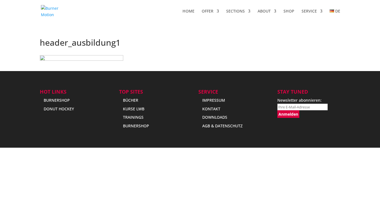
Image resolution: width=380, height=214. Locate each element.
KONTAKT (211, 108)
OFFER (207, 11)
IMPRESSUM (213, 100)
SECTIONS (235, 11)
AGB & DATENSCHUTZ (222, 125)
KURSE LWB (133, 108)
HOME (188, 11)
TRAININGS (133, 117)
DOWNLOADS (214, 117)
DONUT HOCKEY (59, 108)
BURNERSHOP (57, 100)
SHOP (288, 11)
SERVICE (309, 11)
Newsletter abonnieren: (299, 100)
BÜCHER (130, 100)
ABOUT (264, 11)
